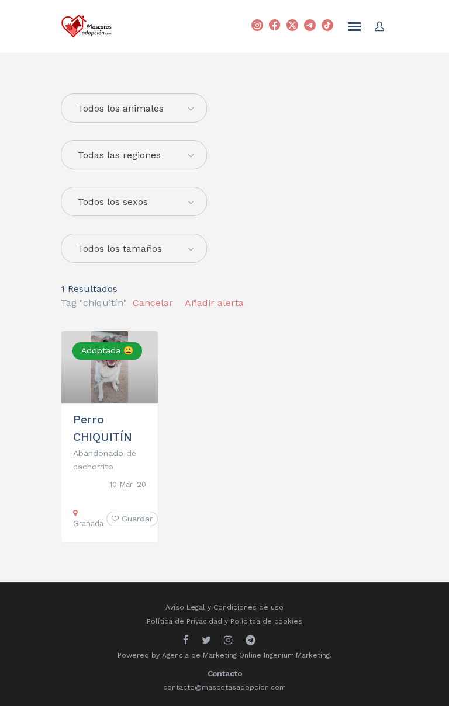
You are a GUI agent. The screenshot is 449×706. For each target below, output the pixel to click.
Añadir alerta (214, 302)
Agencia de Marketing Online (211, 655)
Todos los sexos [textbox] (113, 201)
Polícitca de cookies (266, 621)
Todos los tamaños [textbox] (120, 248)
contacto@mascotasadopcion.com (224, 687)
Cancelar (153, 302)
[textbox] (134, 108)
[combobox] (134, 154)
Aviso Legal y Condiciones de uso (224, 607)
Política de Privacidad (184, 621)
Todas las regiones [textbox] (119, 155)
